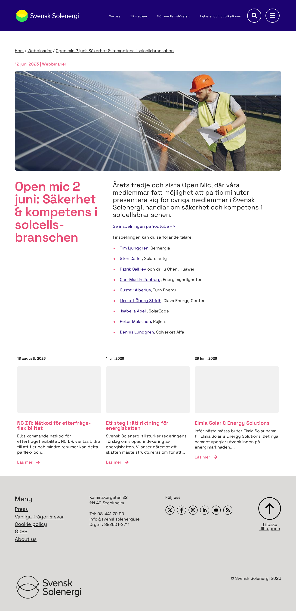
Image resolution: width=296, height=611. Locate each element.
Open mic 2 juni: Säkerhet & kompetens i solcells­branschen (115, 50)
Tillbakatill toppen (269, 526)
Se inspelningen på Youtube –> (144, 226)
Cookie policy (31, 524)
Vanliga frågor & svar (39, 517)
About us (26, 539)
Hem (19, 50)
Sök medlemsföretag (173, 16)
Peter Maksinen (135, 321)
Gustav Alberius (135, 290)
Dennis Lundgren (137, 332)
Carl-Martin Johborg (140, 279)
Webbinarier (40, 50)
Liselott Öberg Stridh (140, 300)
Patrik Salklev (133, 269)
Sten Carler (131, 258)
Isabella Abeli (133, 311)
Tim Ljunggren (134, 248)
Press (21, 509)
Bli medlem (138, 16)
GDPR (21, 531)
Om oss (114, 16)
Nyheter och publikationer (220, 16)
